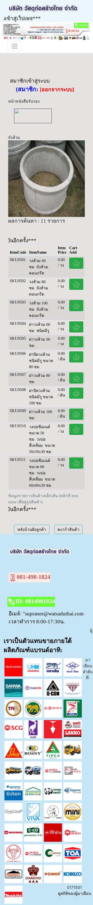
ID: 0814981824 (35, 601)
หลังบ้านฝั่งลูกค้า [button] (31, 529)
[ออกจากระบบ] (57, 89)
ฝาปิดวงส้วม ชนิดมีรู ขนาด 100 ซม (41, 397)
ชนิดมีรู (42, 331)
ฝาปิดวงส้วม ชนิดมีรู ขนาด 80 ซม (41, 360)
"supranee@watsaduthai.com (53, 613)
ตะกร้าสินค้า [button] (68, 529)
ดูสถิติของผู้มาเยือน (74, 893)
